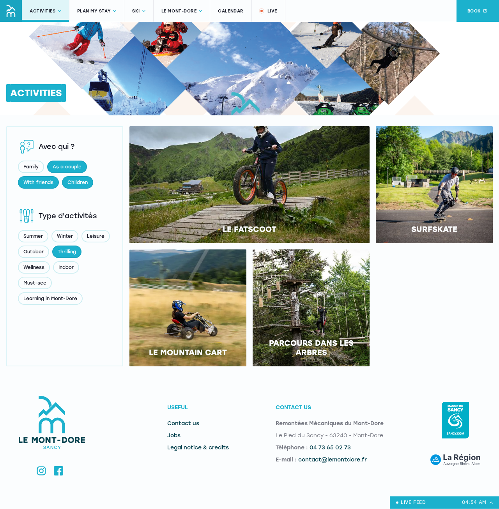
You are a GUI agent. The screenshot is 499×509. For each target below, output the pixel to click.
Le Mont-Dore (179, 11)
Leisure (95, 236)
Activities (43, 11)
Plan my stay (94, 11)
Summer (33, 236)
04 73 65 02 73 (330, 447)
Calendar (230, 11)
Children (77, 182)
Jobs (173, 435)
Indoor (66, 267)
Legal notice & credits (198, 447)
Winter (65, 236)
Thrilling (67, 251)
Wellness (33, 267)
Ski (136, 11)
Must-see (34, 283)
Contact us (183, 423)
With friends (38, 182)
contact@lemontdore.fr (332, 459)
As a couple (67, 167)
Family (31, 167)
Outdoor (33, 251)
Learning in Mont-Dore (50, 298)
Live (272, 11)
